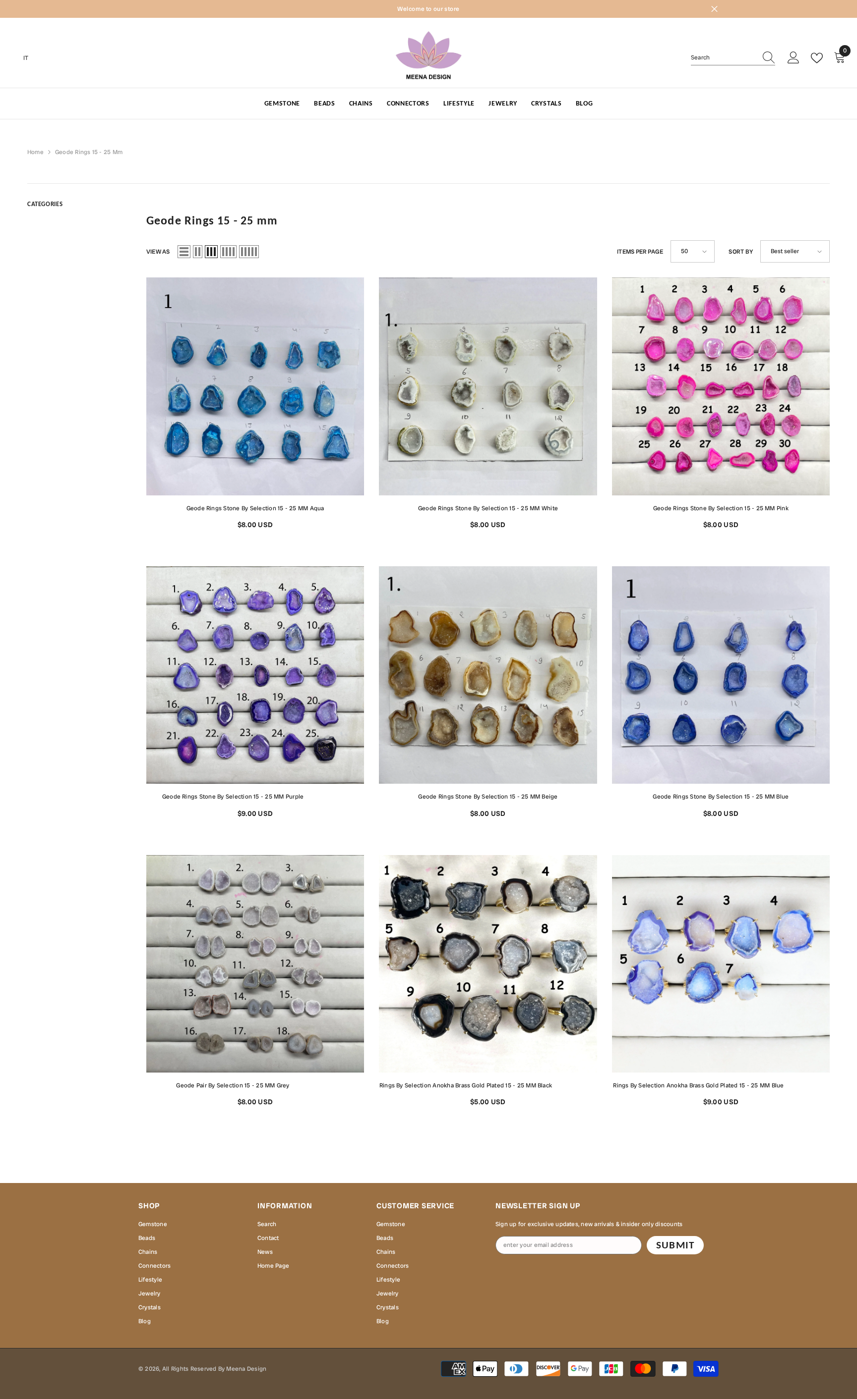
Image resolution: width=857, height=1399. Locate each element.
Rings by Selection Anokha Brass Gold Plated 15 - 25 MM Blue (721, 1084)
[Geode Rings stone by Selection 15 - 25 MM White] (488, 386)
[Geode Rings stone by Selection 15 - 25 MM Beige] (488, 675)
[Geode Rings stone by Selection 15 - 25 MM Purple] (255, 675)
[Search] (733, 57)
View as (158, 252)
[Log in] (793, 58)
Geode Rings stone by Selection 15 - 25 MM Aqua (255, 508)
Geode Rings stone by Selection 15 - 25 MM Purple (263, 796)
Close (714, 9)
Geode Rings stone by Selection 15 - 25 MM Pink (721, 508)
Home (35, 152)
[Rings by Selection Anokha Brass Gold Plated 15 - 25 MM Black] (488, 964)
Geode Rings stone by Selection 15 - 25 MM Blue (721, 797)
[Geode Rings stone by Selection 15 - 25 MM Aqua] (255, 386)
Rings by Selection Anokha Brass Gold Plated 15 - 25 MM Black (488, 1084)
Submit (675, 1244)
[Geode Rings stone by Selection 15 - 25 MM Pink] (721, 386)
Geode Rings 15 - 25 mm (88, 152)
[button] (184, 251)
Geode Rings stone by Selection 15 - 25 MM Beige (487, 797)
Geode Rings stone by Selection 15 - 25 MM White (488, 508)
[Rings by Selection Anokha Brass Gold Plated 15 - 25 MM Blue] (721, 964)
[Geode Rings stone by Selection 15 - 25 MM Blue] (721, 675)
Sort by (741, 252)
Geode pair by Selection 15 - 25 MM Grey (270, 1084)
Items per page (640, 252)
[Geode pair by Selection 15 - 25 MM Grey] (255, 964)
